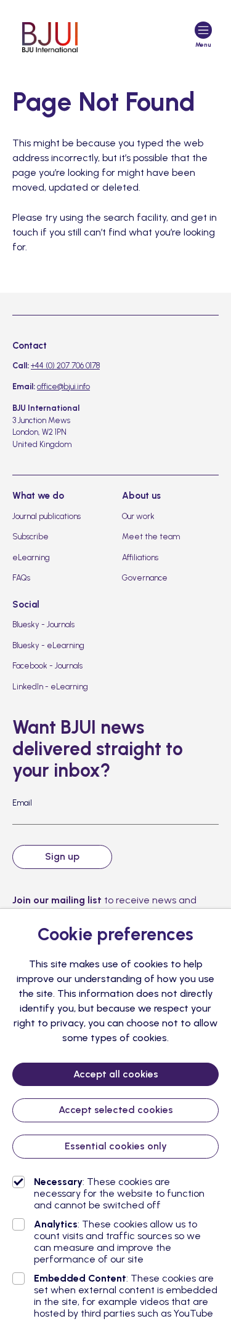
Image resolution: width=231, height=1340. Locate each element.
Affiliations (140, 557)
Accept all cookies (115, 1074)
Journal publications (46, 516)
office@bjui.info (63, 386)
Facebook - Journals (47, 665)
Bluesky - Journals (43, 624)
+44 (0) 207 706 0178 (65, 365)
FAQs (21, 577)
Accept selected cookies (116, 1110)
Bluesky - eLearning (48, 645)
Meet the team (151, 536)
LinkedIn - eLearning (50, 686)
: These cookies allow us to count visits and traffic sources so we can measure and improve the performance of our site (117, 1241)
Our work (138, 516)
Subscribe (30, 536)
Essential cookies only (116, 1146)
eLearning (31, 557)
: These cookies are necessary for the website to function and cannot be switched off (119, 1193)
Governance (145, 577)
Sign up (62, 856)
